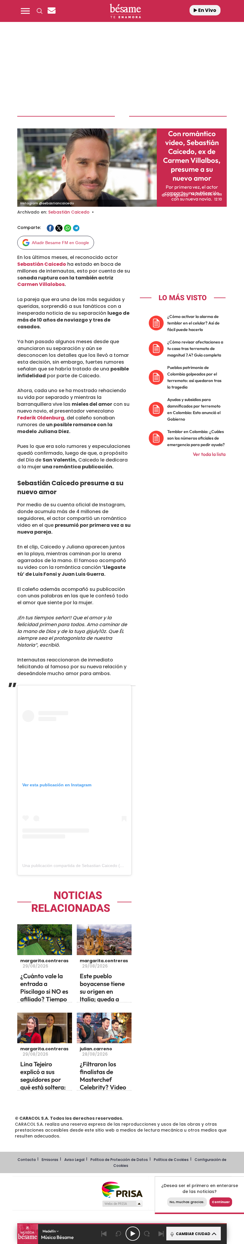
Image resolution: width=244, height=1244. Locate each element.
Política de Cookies (171, 1159)
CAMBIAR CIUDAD (192, 1233)
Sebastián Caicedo (69, 212)
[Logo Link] (125, 11)
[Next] (161, 1233)
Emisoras (50, 1159)
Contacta (27, 1159)
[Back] (104, 1233)
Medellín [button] (50, 1231)
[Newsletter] (51, 11)
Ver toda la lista (209, 454)
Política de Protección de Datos (119, 1159)
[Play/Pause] (133, 1233)
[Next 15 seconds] (147, 1233)
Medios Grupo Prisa (122, 1203)
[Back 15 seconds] (118, 1233)
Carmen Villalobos (41, 284)
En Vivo (206, 10)
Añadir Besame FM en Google (60, 242)
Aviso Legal (74, 1159)
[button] (25, 11)
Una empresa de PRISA (122, 1189)
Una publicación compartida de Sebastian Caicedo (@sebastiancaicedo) (90, 865)
